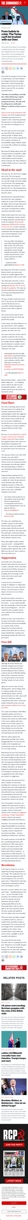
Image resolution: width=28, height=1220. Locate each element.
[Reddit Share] (10, 68)
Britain (13, 43)
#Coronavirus (20, 364)
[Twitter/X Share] (6, 68)
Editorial (7, 1097)
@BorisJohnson (9, 356)
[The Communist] (11, 4)
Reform (11, 1097)
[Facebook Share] (2, 68)
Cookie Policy (9, 1215)
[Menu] (25, 2)
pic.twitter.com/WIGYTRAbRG (14, 369)
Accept (14, 1203)
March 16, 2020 (9, 516)
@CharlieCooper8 (9, 364)
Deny (14, 1207)
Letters (13, 1049)
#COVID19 (7, 367)
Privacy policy (17, 1215)
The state (7, 1002)
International (8, 1049)
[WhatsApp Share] (14, 68)
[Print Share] (2, 72)
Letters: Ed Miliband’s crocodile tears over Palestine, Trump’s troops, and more (13, 1057)
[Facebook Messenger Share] (17, 68)
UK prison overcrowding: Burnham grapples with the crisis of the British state (13, 1009)
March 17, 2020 (19, 265)
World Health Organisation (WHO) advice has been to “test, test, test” (13, 224)
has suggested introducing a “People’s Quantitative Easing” (13, 815)
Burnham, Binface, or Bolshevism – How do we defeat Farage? (13, 1103)
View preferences (14, 1211)
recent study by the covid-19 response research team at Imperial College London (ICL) (13, 437)
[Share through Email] (21, 68)
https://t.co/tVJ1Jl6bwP (11, 510)
